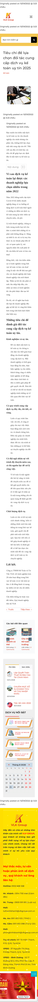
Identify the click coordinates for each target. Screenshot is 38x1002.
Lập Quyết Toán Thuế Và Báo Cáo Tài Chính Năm (22, 675)
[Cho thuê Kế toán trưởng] (27, 632)
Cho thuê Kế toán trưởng (26, 642)
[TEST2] (19, 739)
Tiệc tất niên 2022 (22, 703)
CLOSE (34, 974)
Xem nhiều (26, 667)
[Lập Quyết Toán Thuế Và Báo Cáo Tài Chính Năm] (9, 673)
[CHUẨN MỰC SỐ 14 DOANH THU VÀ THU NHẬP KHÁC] (9, 687)
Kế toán (6, 73)
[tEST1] (19, 729)
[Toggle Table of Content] (22, 167)
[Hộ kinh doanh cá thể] (11, 632)
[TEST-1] (19, 718)
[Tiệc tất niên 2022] (9, 703)
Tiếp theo (25, 609)
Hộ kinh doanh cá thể (11, 642)
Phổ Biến (12, 667)
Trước (11, 609)
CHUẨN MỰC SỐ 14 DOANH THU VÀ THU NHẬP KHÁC (22, 690)
